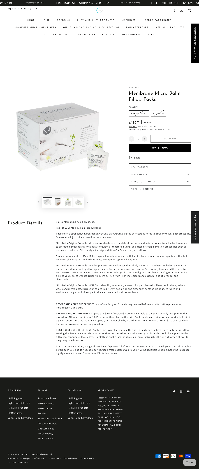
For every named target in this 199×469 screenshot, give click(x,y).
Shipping (133, 126)
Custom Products (47, 423)
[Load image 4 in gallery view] (78, 202)
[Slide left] (38, 202)
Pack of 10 (158, 113)
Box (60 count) (139, 113)
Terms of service (70, 458)
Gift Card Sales (46, 428)
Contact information (19, 462)
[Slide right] (87, 202)
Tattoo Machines (47, 398)
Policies (42, 413)
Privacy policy (55, 458)
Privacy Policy (45, 433)
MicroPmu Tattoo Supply (25, 454)
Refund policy (40, 458)
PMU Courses (15, 413)
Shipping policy (87, 458)
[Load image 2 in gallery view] (57, 202)
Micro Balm (134, 88)
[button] (173, 10)
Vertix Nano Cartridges (20, 418)
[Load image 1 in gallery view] (47, 202)
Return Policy (45, 438)
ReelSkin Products (18, 407)
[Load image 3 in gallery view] (68, 202)
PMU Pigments (46, 403)
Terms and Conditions (50, 418)
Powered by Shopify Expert (19, 458)
